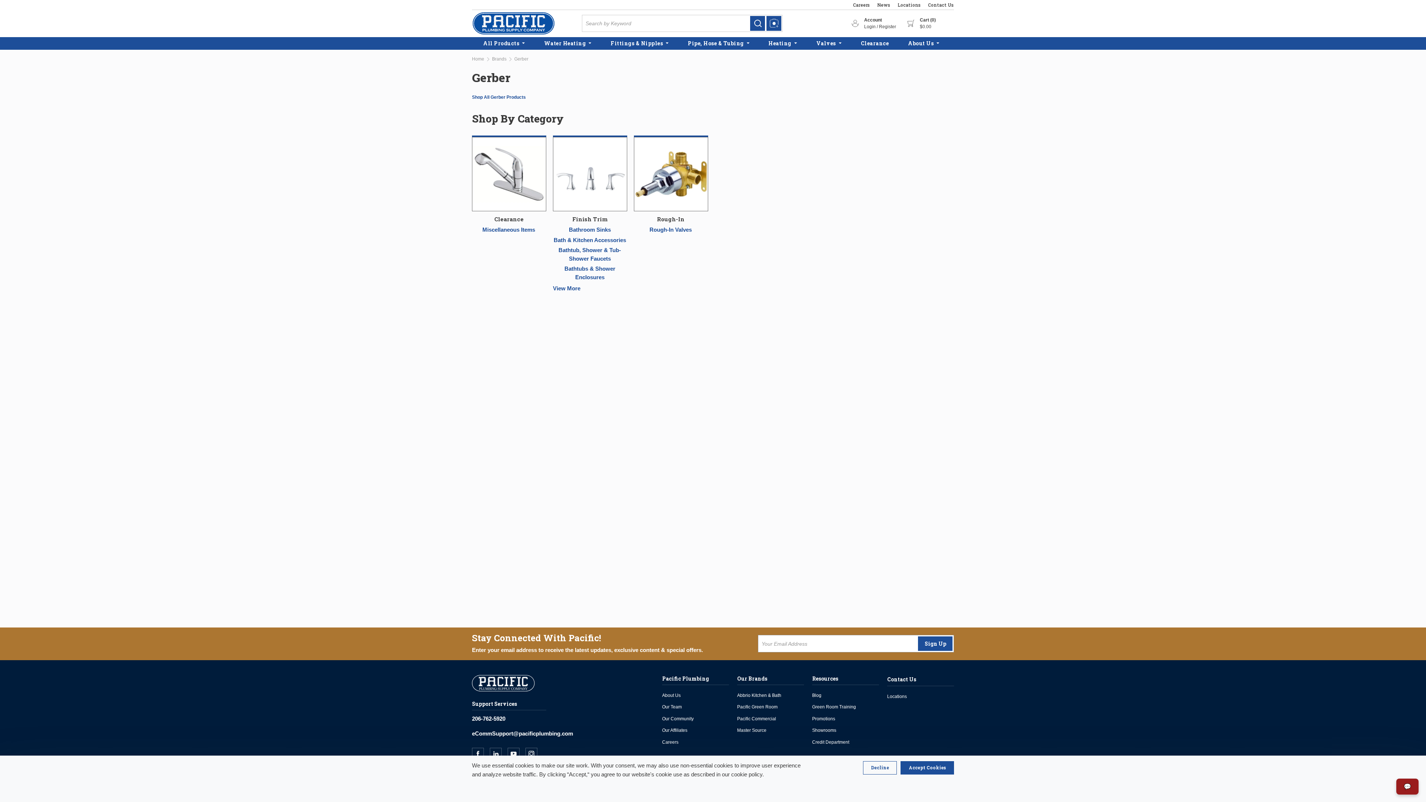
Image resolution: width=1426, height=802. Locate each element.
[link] (757, 23)
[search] (757, 23)
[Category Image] (509, 175)
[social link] (481, 754)
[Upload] (773, 23)
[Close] (880, 768)
